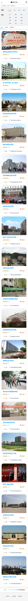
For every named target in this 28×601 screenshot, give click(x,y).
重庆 (16, 14)
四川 (10, 14)
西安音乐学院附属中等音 (10, 391)
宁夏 (10, 20)
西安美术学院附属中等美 (10, 299)
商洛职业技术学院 (8, 546)
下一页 (12, 589)
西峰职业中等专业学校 (9, 577)
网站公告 (8, 596)
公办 (14, 10)
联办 (24, 10)
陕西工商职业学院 (8, 484)
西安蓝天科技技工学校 (9, 453)
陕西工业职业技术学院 (9, 237)
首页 (8, 6)
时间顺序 (12, 27)
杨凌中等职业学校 (8, 144)
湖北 (16, 20)
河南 (10, 23)
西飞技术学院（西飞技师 (10, 83)
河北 (16, 23)
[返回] (1, 2)
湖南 (22, 20)
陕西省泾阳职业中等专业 (10, 52)
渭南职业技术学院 (8, 360)
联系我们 (20, 596)
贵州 (22, 14)
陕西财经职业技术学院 (9, 330)
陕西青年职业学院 (8, 206)
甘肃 (16, 17)
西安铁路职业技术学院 (9, 175)
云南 (10, 17)
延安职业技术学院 (8, 268)
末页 (16, 589)
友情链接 (14, 596)
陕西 (22, 17)
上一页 (8, 589)
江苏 (22, 23)
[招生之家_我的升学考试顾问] (14, 2)
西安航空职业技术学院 (9, 113)
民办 (19, 10)
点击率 (6, 27)
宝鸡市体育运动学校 (9, 422)
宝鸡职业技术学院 (8, 515)
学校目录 (13, 6)
